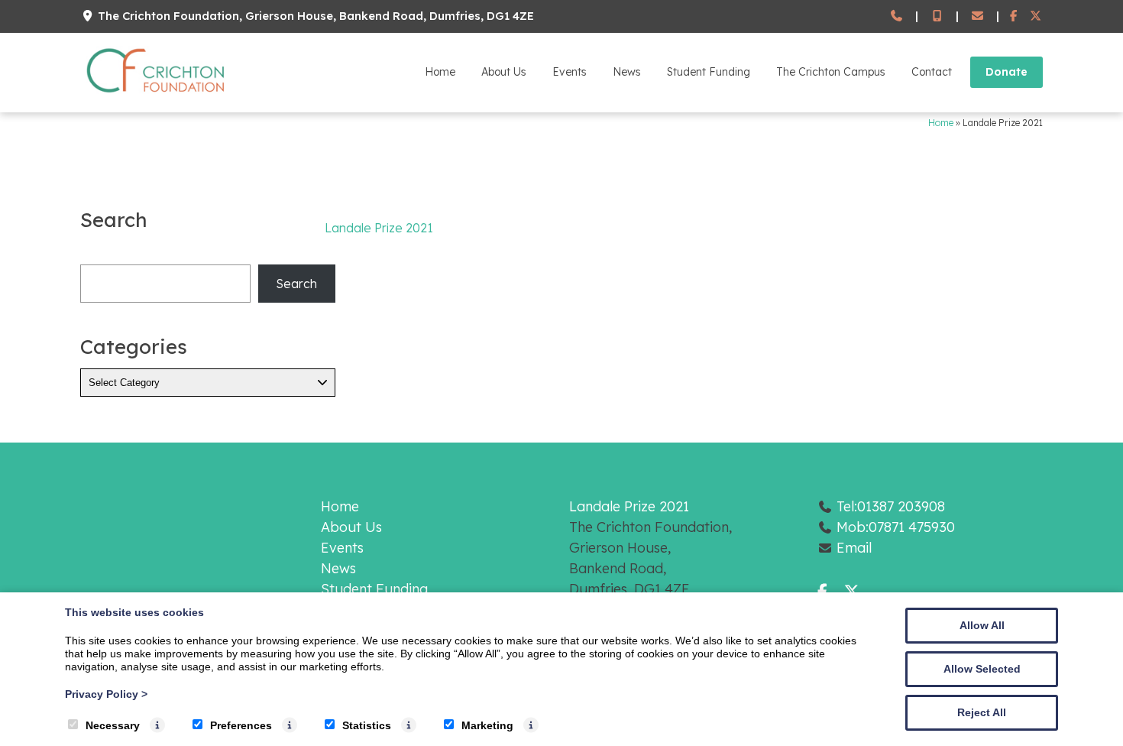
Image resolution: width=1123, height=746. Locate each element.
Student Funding (708, 72)
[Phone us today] (896, 16)
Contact (931, 72)
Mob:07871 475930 (896, 527)
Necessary (113, 725)
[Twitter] (1035, 16)
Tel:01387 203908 (891, 506)
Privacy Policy (106, 694)
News (627, 72)
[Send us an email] (977, 16)
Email (854, 547)
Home (440, 72)
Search (296, 283)
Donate (1006, 72)
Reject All (981, 712)
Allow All (982, 625)
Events (569, 72)
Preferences (241, 725)
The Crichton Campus (830, 72)
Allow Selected (982, 669)
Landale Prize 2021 (379, 227)
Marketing (487, 725)
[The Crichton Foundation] (156, 95)
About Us (503, 72)
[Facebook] (1014, 16)
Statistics (366, 725)
